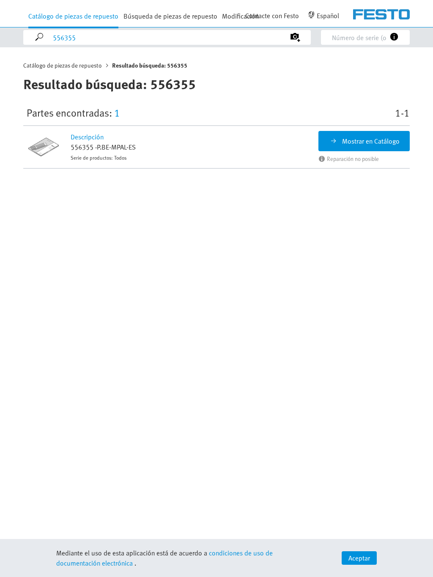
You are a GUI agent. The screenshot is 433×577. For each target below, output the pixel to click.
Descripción (87, 137)
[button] (44, 147)
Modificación (240, 16)
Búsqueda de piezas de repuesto (170, 16)
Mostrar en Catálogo (371, 141)
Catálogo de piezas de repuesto (73, 16)
